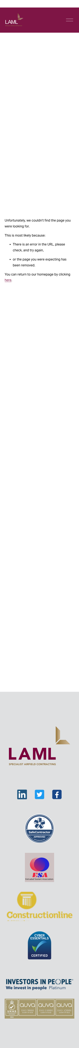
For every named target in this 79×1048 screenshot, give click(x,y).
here (8, 280)
